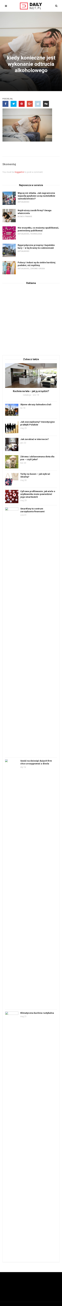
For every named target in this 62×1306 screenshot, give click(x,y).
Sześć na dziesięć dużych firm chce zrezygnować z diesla (36, 762)
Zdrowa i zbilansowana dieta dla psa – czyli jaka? (37, 458)
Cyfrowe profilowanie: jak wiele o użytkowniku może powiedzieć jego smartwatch (37, 494)
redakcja (27, 395)
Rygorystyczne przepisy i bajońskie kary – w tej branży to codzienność (36, 246)
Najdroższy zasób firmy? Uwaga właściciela (34, 211)
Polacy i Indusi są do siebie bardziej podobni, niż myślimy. (36, 264)
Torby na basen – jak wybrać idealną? (35, 475)
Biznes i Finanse (25, 216)
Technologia (36, 234)
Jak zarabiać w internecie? (34, 439)
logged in (19, 172)
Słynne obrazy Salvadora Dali (35, 404)
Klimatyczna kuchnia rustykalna (37, 1013)
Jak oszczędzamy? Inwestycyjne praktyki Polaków (37, 423)
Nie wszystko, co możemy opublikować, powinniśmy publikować (38, 229)
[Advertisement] (31, 319)
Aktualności (23, 202)
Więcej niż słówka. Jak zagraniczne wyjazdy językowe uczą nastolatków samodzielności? (36, 196)
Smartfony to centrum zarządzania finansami (32, 510)
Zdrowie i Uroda (37, 268)
